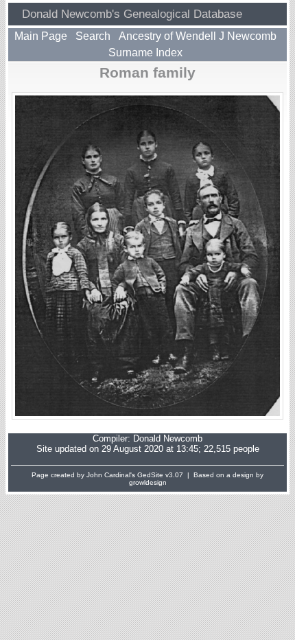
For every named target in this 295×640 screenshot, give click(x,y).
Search (92, 36)
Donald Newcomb (167, 438)
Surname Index (145, 52)
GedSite (150, 475)
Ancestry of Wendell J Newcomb (197, 36)
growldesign (148, 482)
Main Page (40, 36)
